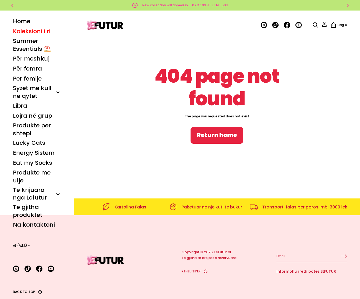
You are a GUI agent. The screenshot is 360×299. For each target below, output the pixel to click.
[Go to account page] (324, 26)
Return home (217, 135)
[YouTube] (51, 269)
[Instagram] (16, 269)
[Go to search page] (315, 25)
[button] (315, 25)
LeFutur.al (222, 252)
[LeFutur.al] (105, 25)
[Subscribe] (344, 256)
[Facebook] (39, 269)
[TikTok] (27, 269)
